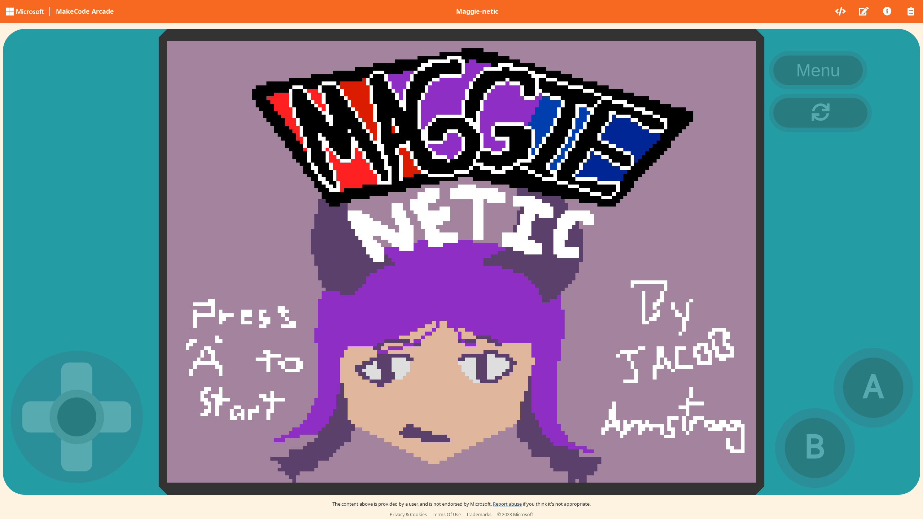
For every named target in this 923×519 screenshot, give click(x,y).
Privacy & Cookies (408, 514)
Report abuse (507, 504)
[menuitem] (841, 11)
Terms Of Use (447, 514)
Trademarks (478, 514)
